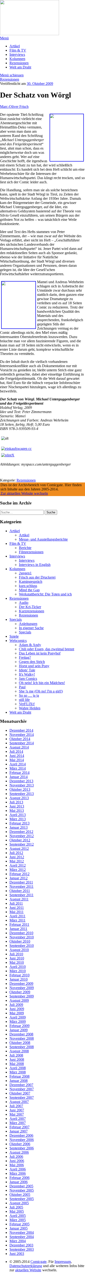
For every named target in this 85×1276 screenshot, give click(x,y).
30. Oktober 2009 (40, 84)
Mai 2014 (16, 760)
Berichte (25, 548)
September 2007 (21, 1097)
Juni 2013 (16, 806)
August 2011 (19, 899)
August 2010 (19, 950)
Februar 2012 (19, 874)
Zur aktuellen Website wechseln (24, 493)
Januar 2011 (18, 929)
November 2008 (21, 1038)
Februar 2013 (19, 823)
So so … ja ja (29, 695)
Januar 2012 (18, 878)
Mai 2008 (16, 1064)
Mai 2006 (16, 1165)
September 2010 (21, 946)
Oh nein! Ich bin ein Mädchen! (42, 683)
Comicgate (38, 1262)
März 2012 (17, 870)
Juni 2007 (16, 1110)
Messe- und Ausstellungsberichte (43, 539)
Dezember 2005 (21, 1186)
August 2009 (19, 1000)
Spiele (14, 636)
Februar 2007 (19, 1127)
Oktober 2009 (19, 992)
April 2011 (17, 916)
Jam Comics (28, 679)
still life (24, 700)
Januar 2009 (18, 1030)
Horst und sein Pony (34, 666)
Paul (22, 687)
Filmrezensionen (31, 552)
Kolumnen (17, 59)
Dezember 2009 (21, 984)
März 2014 (17, 768)
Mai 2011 (16, 912)
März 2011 (17, 920)
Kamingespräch (30, 581)
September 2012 (21, 844)
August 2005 (19, 1203)
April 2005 (17, 1216)
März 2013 (17, 819)
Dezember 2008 (21, 1034)
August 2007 (19, 1102)
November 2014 (21, 735)
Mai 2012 (16, 861)
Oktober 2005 (19, 1195)
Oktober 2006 (19, 1144)
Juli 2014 (16, 751)
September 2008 (21, 1047)
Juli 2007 (16, 1106)
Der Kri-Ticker (30, 607)
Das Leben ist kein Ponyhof (39, 653)
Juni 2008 (16, 1059)
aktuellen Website (28, 1270)
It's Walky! (27, 674)
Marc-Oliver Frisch (14, 107)
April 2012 (17, 865)
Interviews (17, 54)
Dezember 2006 (21, 1135)
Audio (23, 603)
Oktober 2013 (19, 789)
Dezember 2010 (21, 933)
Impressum (63, 1262)
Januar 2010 (18, 979)
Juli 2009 (16, 1005)
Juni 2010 (16, 958)
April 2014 (17, 764)
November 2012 (21, 836)
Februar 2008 (19, 1076)
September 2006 (21, 1148)
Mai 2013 (16, 811)
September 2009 (21, 996)
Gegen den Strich (32, 662)
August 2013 (19, 798)
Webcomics (18, 641)
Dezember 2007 (21, 1085)
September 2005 (21, 1199)
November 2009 (21, 988)
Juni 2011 (16, 908)
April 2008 (17, 1068)
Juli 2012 (16, 853)
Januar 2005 (18, 1228)
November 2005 (21, 1190)
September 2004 (21, 1237)
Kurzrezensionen (31, 611)
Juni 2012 (16, 857)
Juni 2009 (16, 1009)
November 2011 (21, 886)
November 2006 (21, 1140)
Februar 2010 (19, 975)
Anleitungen (28, 624)
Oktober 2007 (19, 1093)
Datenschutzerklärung (25, 1266)
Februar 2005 (19, 1224)
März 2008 (17, 1072)
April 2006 (17, 1169)
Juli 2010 (16, 954)
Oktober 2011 (19, 891)
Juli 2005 (16, 1207)
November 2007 (21, 1089)
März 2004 (17, 1241)
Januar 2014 (18, 777)
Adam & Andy (30, 645)
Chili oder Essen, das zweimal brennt (46, 649)
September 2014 (21, 743)
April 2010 (17, 967)
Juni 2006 (16, 1161)
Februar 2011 (19, 924)
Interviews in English (35, 565)
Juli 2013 (16, 802)
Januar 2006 (18, 1182)
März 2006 (17, 1173)
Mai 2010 (16, 962)
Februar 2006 (19, 1178)
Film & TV (17, 50)
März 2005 (17, 1220)
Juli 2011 (16, 903)
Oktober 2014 (19, 739)
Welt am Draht (20, 67)
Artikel (14, 46)
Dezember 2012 (21, 832)
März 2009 (17, 1022)
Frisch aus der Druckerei (37, 577)
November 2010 (21, 937)
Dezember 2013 (21, 781)
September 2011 (21, 895)
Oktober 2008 (19, 1043)
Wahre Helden (29, 708)
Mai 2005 (16, 1211)
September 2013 (21, 794)
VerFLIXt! (27, 704)
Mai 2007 (16, 1114)
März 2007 (17, 1123)
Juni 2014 (16, 756)
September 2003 (21, 1249)
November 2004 (21, 1233)
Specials (15, 619)
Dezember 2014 (21, 730)
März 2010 (17, 971)
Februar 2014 (19, 773)
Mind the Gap (29, 590)
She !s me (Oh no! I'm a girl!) (41, 691)
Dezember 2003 (21, 1245)
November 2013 (21, 785)
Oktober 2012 (19, 840)
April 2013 (17, 815)
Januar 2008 (18, 1081)
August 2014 (19, 747)
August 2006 (19, 1152)
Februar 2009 (19, 1026)
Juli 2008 (16, 1055)
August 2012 (19, 849)
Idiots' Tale (27, 670)
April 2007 (17, 1119)
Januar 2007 (18, 1131)
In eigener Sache (31, 628)
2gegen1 (25, 573)
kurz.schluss (28, 586)
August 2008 (19, 1051)
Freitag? (25, 657)
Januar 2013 (18, 827)
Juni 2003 (16, 1254)
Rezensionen (19, 63)
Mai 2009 (16, 1013)
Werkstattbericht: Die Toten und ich (45, 594)
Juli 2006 (16, 1157)
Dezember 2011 (21, 882)
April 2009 (17, 1017)
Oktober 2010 (19, 941)
